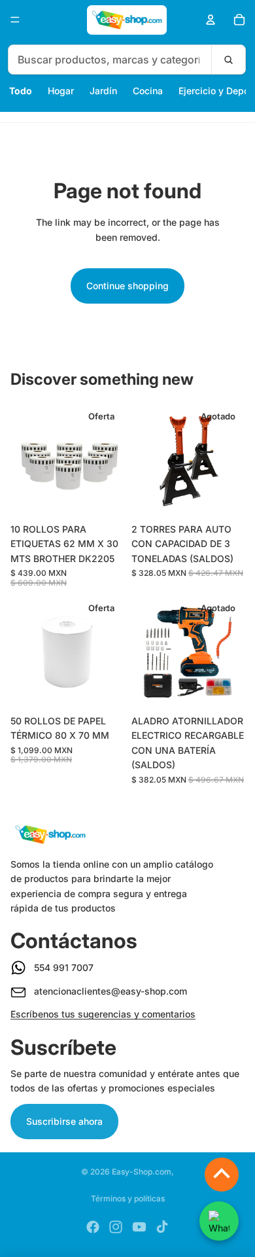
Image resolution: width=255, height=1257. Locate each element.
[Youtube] (139, 1227)
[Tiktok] (162, 1227)
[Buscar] (228, 59)
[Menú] (15, 20)
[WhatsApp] (219, 1221)
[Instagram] (116, 1227)
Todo (20, 90)
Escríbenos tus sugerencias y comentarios (103, 1013)
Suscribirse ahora (64, 1121)
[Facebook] (93, 1227)
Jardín (103, 90)
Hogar (61, 90)
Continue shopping (127, 285)
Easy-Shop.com (141, 1172)
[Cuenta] (210, 19)
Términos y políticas (128, 1198)
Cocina (148, 90)
